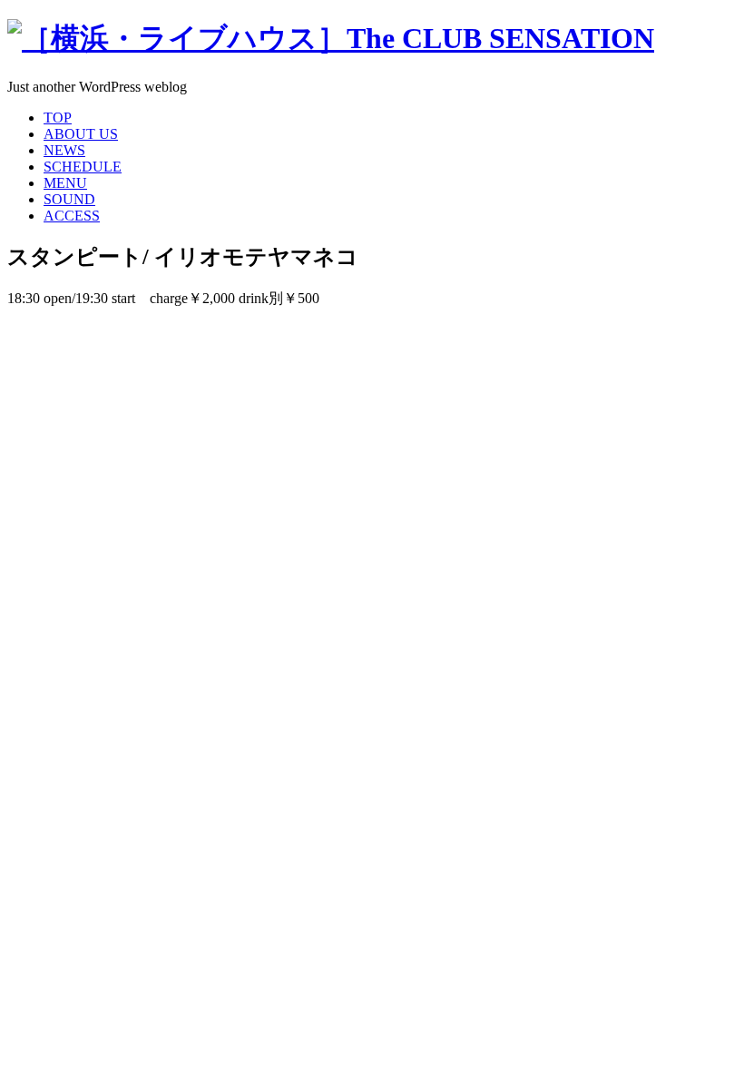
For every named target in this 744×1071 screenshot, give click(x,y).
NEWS (64, 150)
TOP (58, 117)
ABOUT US (81, 134)
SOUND (69, 199)
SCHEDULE (83, 166)
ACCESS (72, 215)
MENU (65, 183)
